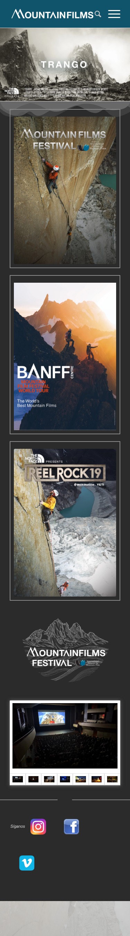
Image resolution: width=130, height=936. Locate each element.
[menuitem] (94, 14)
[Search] (94, 14)
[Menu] (110, 14)
